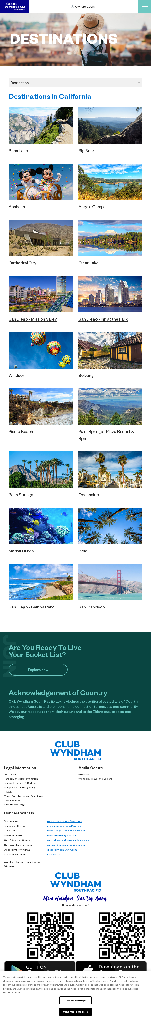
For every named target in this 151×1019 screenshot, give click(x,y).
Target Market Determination (21, 778)
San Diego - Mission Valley (33, 319)
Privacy (8, 791)
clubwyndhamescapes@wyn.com (66, 844)
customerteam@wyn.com (62, 835)
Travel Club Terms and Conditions (23, 796)
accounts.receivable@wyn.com (65, 825)
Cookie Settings (14, 804)
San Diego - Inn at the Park (103, 319)
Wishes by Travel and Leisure (95, 778)
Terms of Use (12, 800)
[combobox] (75, 82)
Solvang (86, 375)
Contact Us (53, 854)
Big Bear (86, 150)
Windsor (16, 375)
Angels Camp (91, 206)
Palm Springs (21, 494)
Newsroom (84, 774)
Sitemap (9, 866)
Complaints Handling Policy (19, 787)
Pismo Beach (21, 431)
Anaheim (17, 206)
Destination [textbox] (19, 82)
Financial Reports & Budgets (20, 782)
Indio (82, 550)
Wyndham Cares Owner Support (22, 861)
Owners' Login (85, 6)
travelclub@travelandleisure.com (66, 830)
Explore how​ (38, 669)
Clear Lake (88, 262)
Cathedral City (22, 262)
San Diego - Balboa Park (31, 606)
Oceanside (88, 494)
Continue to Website (75, 1011)
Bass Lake (18, 150)
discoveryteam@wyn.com (62, 849)
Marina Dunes (21, 550)
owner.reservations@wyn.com (64, 821)
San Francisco (91, 606)
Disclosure (10, 774)
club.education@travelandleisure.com (69, 839)
